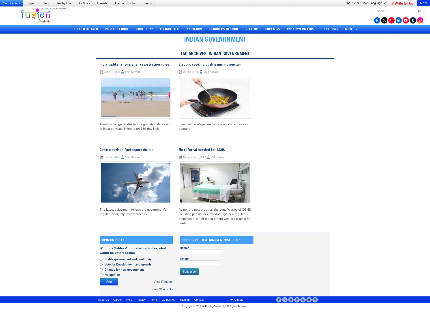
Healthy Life (63, 3)
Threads (102, 3)
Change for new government (124, 269)
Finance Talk (169, 29)
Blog (133, 3)
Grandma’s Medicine (224, 29)
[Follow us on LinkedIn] (399, 20)
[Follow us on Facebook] (377, 20)
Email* (184, 259)
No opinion (112, 274)
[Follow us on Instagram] (420, 20)
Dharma (119, 3)
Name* (184, 248)
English (31, 3)
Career (117, 299)
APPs (423, 3)
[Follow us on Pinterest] (391, 20)
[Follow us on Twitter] (384, 20)
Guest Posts (329, 29)
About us (103, 299)
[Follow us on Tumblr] (413, 20)
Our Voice (83, 3)
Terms (153, 299)
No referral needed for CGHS (202, 149)
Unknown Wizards (300, 29)
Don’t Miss (272, 29)
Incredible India (117, 29)
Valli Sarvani (132, 71)
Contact (199, 299)
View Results (163, 281)
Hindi (46, 3)
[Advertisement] (20, 115)
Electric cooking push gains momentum (210, 64)
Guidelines (168, 299)
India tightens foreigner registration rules (134, 64)
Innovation (194, 29)
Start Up (251, 29)
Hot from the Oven (85, 29)
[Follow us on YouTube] (406, 20)
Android (238, 299)
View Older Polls (162, 289)
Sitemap (185, 299)
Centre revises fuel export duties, (127, 149)
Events (147, 3)
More (349, 29)
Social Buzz (144, 29)
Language (367, 3)
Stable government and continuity (128, 259)
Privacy (141, 299)
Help (129, 299)
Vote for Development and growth (128, 264)
